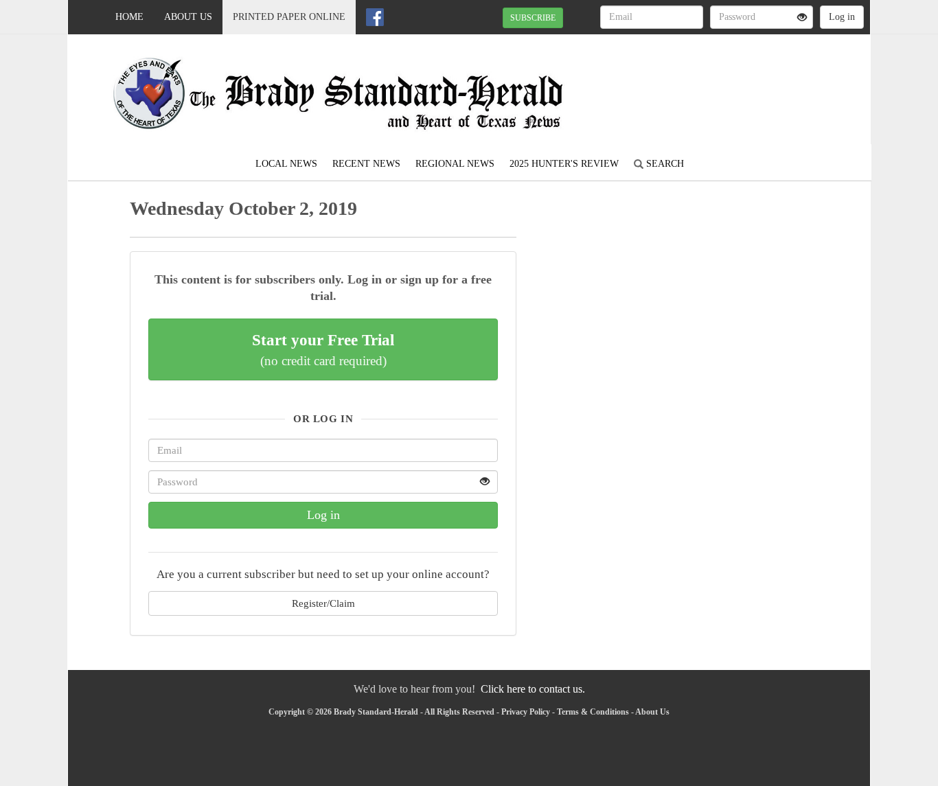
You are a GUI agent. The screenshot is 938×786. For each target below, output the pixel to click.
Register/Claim (323, 603)
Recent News (366, 164)
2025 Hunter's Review (564, 164)
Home (129, 17)
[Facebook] (375, 17)
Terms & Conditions (593, 712)
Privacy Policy (525, 712)
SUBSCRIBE (533, 18)
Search (663, 164)
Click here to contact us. (533, 689)
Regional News (454, 164)
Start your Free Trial (323, 349)
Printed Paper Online (289, 17)
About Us (188, 17)
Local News (286, 164)
